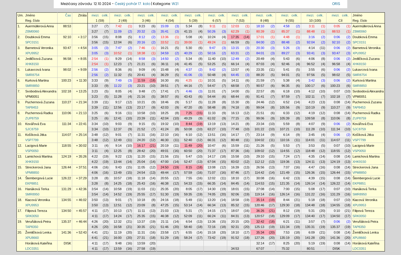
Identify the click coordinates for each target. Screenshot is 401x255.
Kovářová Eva (35, 124)
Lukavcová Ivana (37, 69)
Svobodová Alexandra (40, 91)
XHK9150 (32, 161)
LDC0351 (32, 248)
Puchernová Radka (39, 113)
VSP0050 (31, 151)
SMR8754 (32, 75)
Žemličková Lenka (38, 232)
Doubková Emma (37, 37)
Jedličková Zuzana (38, 58)
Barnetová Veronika (39, 48)
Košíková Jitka (35, 134)
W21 (175, 3)
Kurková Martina (37, 80)
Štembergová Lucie (39, 178)
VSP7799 (31, 140)
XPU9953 (32, 205)
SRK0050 (32, 216)
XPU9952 (32, 53)
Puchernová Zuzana (39, 102)
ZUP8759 (32, 118)
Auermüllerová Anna (39, 26)
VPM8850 (32, 172)
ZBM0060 (32, 31)
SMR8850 (32, 85)
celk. (105, 15)
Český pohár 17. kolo (132, 3)
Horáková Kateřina (38, 243)
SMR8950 (32, 194)
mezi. (95, 15)
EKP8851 (31, 183)
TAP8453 (31, 107)
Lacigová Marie (36, 145)
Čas (68, 15)
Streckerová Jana (38, 167)
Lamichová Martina (38, 156)
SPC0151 (32, 42)
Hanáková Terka (37, 189)
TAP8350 (31, 227)
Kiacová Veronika (37, 200)
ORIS (336, 3)
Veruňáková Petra (38, 221)
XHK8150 (32, 64)
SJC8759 (31, 129)
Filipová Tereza (36, 210)
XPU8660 (32, 237)
